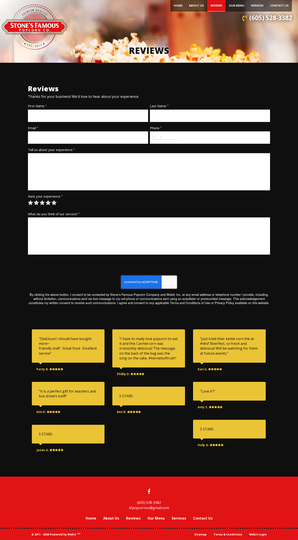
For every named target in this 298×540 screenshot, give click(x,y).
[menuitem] (178, 6)
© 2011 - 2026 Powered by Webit (55, 534)
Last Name (158, 106)
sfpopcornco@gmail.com (149, 507)
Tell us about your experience (50, 149)
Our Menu (236, 5)
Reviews (218, 5)
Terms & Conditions (228, 534)
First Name (36, 106)
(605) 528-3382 (270, 18)
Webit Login (258, 534)
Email (32, 128)
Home (178, 5)
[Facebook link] (149, 491)
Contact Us (279, 5)
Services (257, 5)
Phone (154, 128)
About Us (196, 5)
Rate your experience (44, 196)
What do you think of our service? (53, 214)
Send (149, 265)
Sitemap (200, 534)
